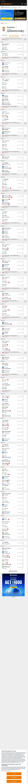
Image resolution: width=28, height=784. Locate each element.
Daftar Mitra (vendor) (6, 771)
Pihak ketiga (21, 762)
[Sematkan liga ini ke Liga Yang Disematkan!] (16, 27)
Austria (5, 23)
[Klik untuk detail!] (13, 45)
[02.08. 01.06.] (16, 31)
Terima (14, 773)
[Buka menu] (25, 4)
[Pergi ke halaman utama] (7, 4)
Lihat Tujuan (14, 781)
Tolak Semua (14, 777)
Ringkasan (4, 35)
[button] (25, 31)
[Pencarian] (22, 4)
